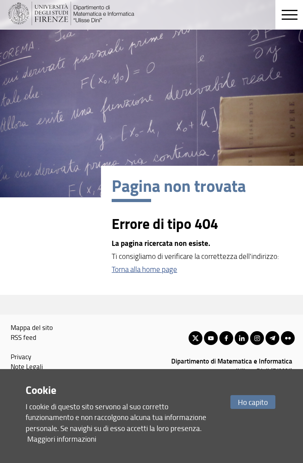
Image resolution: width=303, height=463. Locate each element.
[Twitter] (195, 338)
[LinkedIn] (242, 338)
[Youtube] (211, 338)
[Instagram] (257, 338)
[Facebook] (226, 338)
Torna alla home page (144, 269)
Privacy (21, 356)
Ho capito (253, 402)
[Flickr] (288, 338)
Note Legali (27, 366)
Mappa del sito (32, 327)
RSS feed (23, 337)
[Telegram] (272, 338)
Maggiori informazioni (61, 438)
